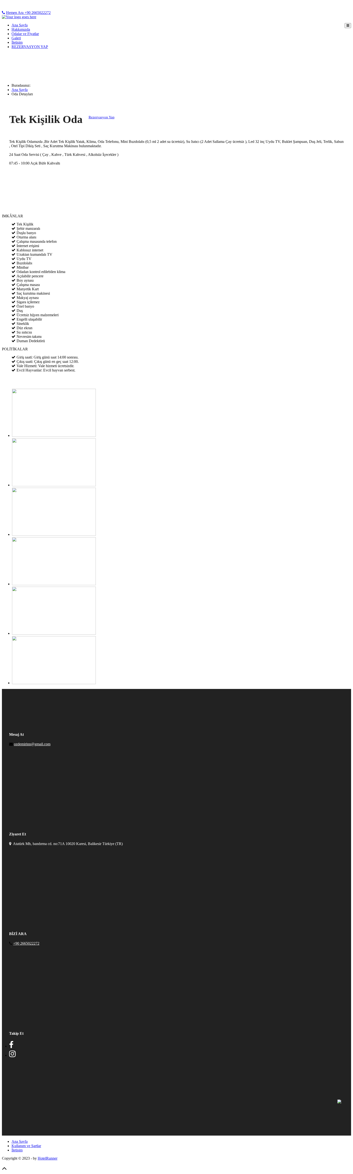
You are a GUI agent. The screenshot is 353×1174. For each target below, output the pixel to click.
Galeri (16, 38)
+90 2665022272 (26, 943)
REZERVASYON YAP (30, 47)
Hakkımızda (21, 29)
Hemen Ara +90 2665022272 (28, 13)
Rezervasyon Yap (102, 117)
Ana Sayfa (20, 25)
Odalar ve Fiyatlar (25, 34)
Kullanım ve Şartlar (26, 1146)
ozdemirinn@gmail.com (32, 744)
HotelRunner (47, 1158)
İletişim (17, 42)
